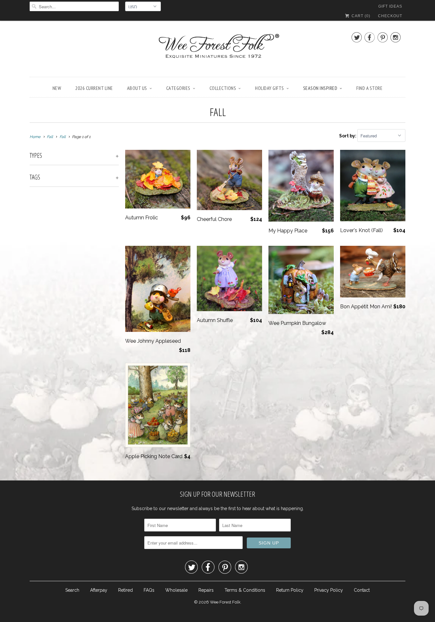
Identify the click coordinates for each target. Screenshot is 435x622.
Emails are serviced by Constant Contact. (265, 355)
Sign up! (217, 373)
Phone (133, 308)
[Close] (308, 227)
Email (132, 272)
